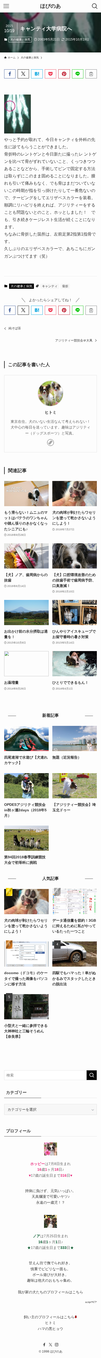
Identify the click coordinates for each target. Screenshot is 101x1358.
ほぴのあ (50, 6)
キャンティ (49, 286)
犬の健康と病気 (20, 39)
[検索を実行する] (91, 1075)
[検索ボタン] (95, 6)
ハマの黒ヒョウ (50, 1329)
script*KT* (91, 1302)
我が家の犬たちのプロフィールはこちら (50, 1292)
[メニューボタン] (6, 6)
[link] (50, 442)
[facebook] (44, 1344)
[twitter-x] (50, 1344)
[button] (10, 74)
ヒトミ (50, 412)
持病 (28, 1191)
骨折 (65, 286)
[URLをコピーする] (91, 74)
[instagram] (56, 1344)
